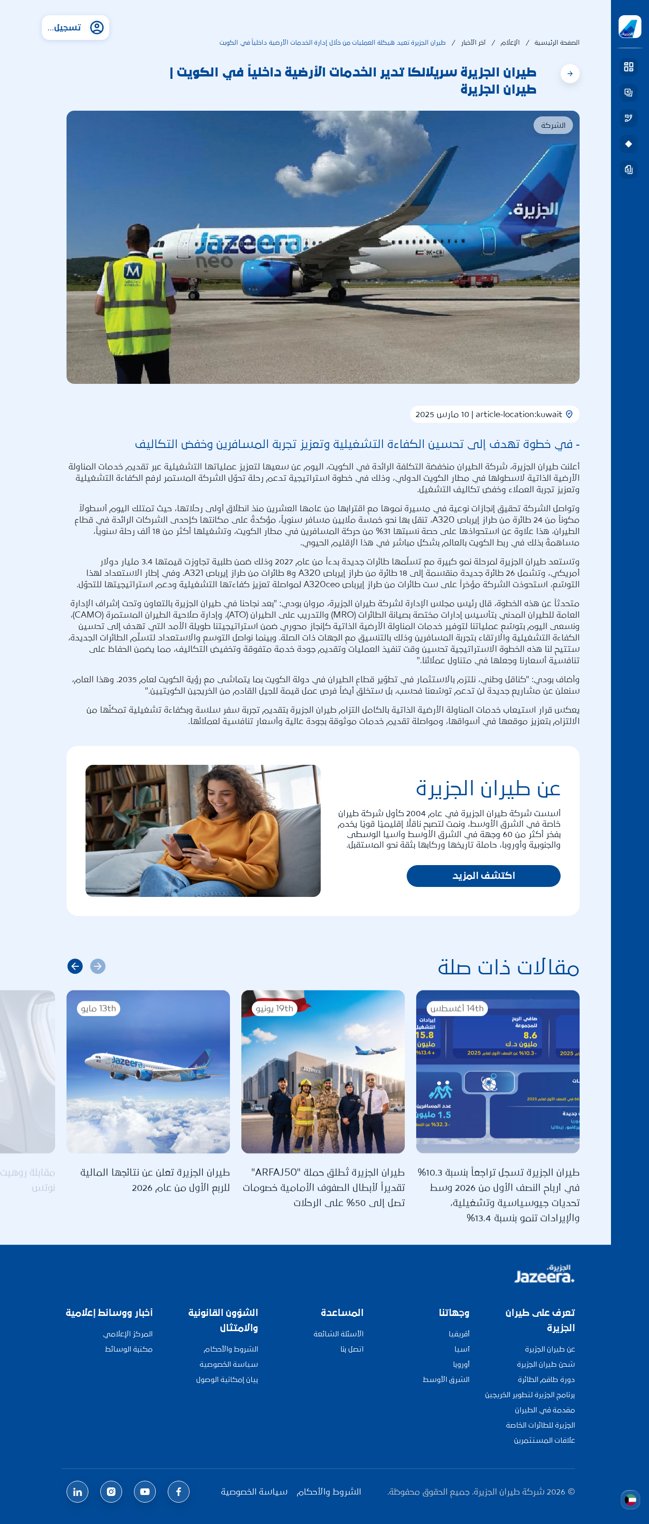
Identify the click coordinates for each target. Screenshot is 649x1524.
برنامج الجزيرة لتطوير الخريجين (530, 1394)
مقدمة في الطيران (545, 1409)
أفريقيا (459, 1333)
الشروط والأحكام (231, 1348)
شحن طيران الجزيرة (546, 1364)
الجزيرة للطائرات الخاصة (540, 1424)
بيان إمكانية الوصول (227, 1379)
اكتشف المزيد (483, 875)
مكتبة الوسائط (129, 1348)
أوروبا (461, 1364)
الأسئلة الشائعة (338, 1333)
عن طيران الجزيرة (550, 1348)
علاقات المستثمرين (544, 1440)
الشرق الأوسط (446, 1379)
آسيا (461, 1348)
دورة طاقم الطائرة (546, 1379)
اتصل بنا (351, 1348)
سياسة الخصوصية (229, 1364)
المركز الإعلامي (128, 1333)
